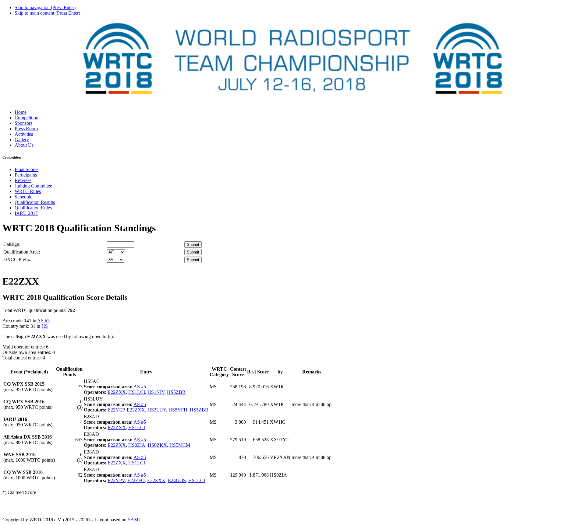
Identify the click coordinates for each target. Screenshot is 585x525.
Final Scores (26, 169)
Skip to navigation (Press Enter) (45, 7)
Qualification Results (35, 202)
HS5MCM (179, 445)
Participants (26, 174)
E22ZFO (136, 480)
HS (44, 326)
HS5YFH (177, 409)
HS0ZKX (157, 445)
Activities (24, 134)
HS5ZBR (176, 392)
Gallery (22, 139)
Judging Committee (33, 185)
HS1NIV (156, 392)
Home (21, 112)
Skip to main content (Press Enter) (47, 13)
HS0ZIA (136, 445)
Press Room (26, 128)
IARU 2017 (26, 213)
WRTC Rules (28, 191)
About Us (24, 145)
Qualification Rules (33, 207)
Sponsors (23, 123)
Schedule (23, 196)
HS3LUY (156, 409)
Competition (26, 117)
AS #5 (43, 320)
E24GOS (177, 480)
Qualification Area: (21, 251)
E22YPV (116, 480)
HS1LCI (136, 392)
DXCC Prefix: (17, 259)
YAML (134, 519)
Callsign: (11, 244)
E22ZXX (117, 392)
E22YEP (116, 409)
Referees (23, 180)
